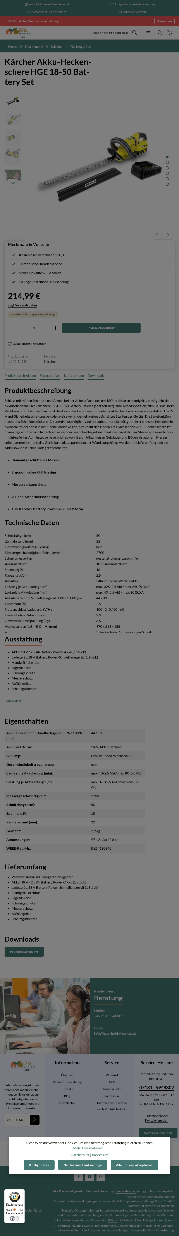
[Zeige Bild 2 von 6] (167, 162)
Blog (67, 1096)
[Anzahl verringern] (12, 328)
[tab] (20, 376)
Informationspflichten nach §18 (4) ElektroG (112, 1106)
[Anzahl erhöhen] (55, 328)
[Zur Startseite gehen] (18, 32)
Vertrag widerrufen (158, 1133)
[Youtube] (89, 1176)
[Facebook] (78, 1176)
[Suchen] (134, 33)
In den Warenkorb (101, 328)
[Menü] (148, 33)
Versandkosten (125, 1191)
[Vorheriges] (157, 234)
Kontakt (67, 1089)
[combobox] (110, 33)
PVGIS (112, 1220)
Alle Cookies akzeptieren (134, 1165)
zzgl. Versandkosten (22, 305)
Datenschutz (112, 1089)
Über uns (67, 1075)
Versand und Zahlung (67, 1082)
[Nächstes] (167, 234)
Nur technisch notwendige (83, 1165)
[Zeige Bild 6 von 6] (167, 184)
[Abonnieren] (35, 1120)
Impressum (112, 1096)
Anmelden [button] (164, 21)
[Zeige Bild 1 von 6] (167, 157)
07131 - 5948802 (156, 1087)
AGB (112, 1082)
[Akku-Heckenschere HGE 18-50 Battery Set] (99, 167)
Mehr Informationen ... (89, 1148)
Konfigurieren (39, 1165)
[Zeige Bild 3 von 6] (167, 167)
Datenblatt (13, 701)
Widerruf (112, 1075)
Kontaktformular (156, 1120)
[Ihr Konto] (159, 33)
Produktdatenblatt (24, 952)
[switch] (14, 1218)
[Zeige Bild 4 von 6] (167, 173)
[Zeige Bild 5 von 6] (167, 178)
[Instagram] (100, 1176)
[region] (89, 167)
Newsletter (67, 1103)
